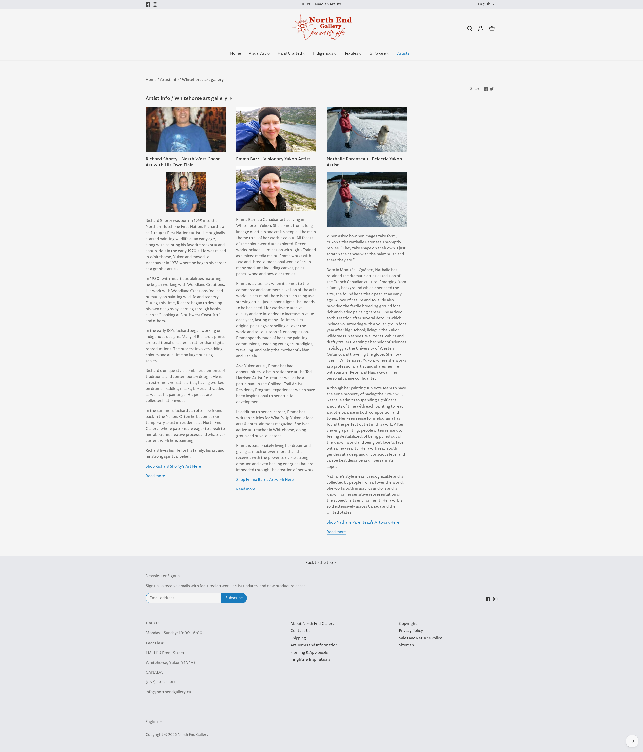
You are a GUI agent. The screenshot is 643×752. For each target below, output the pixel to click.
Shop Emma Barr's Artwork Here (265, 479)
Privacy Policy (411, 630)
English (484, 4)
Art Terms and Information (314, 645)
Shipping (298, 638)
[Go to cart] (492, 28)
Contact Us (300, 630)
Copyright (408, 623)
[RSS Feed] (230, 98)
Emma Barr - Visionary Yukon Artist (273, 159)
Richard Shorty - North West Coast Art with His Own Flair (183, 162)
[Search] (469, 28)
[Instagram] (155, 4)
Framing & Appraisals (309, 652)
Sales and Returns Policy (420, 638)
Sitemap (406, 645)
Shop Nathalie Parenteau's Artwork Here (363, 522)
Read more (155, 476)
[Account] (480, 28)
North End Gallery (193, 735)
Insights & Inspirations (310, 659)
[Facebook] (148, 4)
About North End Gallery (312, 623)
